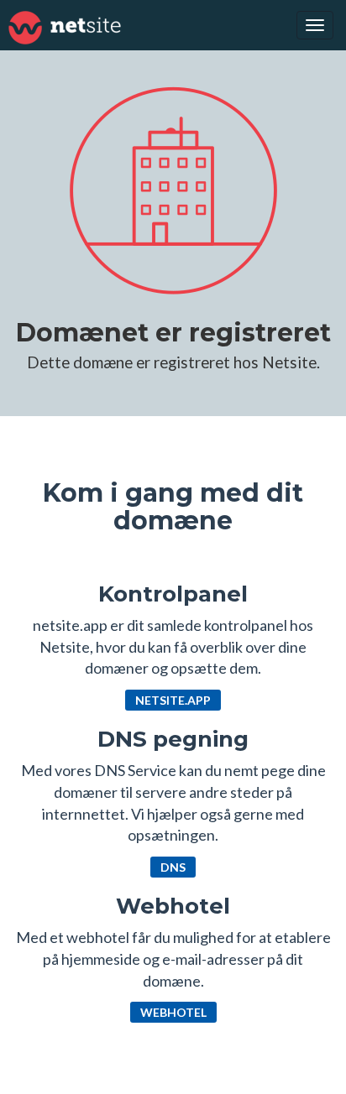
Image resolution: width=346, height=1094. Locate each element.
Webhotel (173, 1012)
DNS (173, 867)
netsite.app (173, 700)
